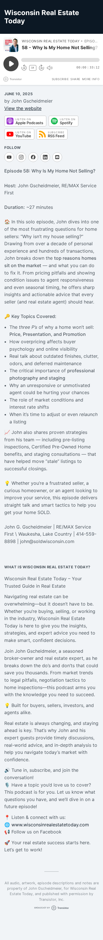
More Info (91, 79)
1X (32, 67)
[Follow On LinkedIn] (45, 157)
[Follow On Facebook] (33, 157)
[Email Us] (57, 157)
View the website (22, 108)
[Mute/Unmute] (49, 67)
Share (75, 79)
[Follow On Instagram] (21, 157)
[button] (60, 60)
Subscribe (60, 79)
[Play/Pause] (10, 44)
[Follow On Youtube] (9, 157)
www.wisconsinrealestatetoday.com (50, 824)
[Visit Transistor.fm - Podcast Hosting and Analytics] (12, 79)
